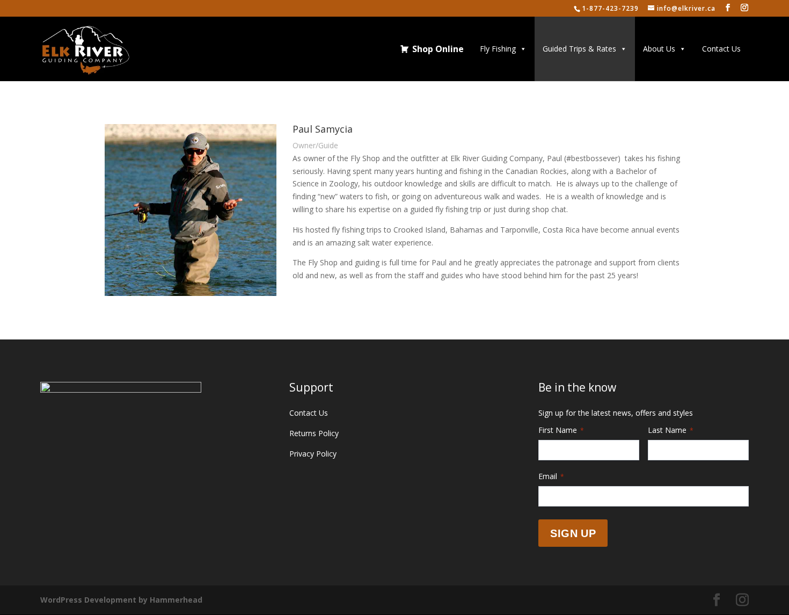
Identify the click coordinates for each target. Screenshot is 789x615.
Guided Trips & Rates (579, 49)
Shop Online (438, 49)
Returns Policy (314, 433)
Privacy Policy (313, 453)
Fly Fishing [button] (498, 49)
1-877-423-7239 (610, 8)
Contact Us (721, 49)
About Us (659, 49)
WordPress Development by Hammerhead (121, 600)
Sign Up (573, 533)
